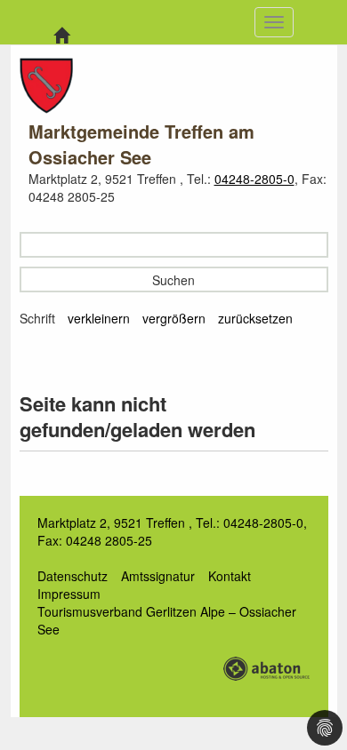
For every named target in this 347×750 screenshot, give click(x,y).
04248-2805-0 (254, 179)
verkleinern (99, 318)
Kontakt (229, 576)
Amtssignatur (158, 576)
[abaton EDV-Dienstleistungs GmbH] (266, 666)
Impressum (69, 593)
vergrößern (174, 318)
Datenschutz (72, 576)
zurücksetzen (255, 318)
